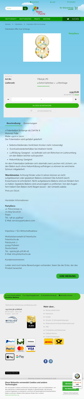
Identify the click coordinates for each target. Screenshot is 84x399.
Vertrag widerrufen (12, 373)
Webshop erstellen (34, 378)
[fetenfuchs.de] (39, 10)
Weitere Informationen (70, 393)
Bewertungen (30, 123)
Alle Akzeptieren (70, 383)
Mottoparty (10, 19)
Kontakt (48, 317)
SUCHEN (75, 19)
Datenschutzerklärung (12, 395)
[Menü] (80, 373)
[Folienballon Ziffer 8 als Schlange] (42, 47)
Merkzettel (72, 2)
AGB (47, 327)
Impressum (49, 313)
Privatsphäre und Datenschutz (55, 330)
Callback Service (51, 333)
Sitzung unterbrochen (53, 310)
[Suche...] (25, 8)
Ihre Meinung (68, 276)
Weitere (46, 19)
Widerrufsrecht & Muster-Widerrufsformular (60, 323)
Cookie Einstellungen (53, 337)
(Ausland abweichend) (43, 86)
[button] (8, 99)
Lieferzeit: (10, 83)
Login (53, 2)
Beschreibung (13, 123)
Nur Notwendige (70, 388)
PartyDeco (74, 33)
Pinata (37, 19)
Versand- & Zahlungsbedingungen (57, 320)
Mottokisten (25, 19)
